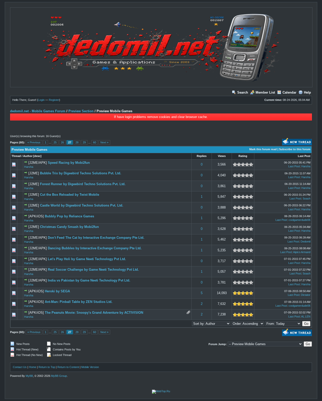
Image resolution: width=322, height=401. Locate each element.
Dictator (305, 294)
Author (27, 155)
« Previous (34, 142)
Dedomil (305, 241)
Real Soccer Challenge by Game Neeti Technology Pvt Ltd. (93, 269)
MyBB (29, 375)
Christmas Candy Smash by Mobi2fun (69, 227)
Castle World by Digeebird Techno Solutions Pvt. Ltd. (81, 205)
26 (62, 142)
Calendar (289, 92)
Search (242, 92)
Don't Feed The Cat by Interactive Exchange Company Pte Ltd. (96, 237)
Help (307, 92)
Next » (104, 142)
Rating (242, 155)
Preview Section (81, 111)
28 (76, 142)
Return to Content (68, 367)
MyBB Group (59, 375)
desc (37, 155)
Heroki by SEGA (57, 291)
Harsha (28, 166)
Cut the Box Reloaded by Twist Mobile (69, 194)
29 (84, 142)
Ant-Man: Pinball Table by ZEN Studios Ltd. (78, 302)
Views (222, 155)
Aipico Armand (301, 252)
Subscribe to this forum (294, 149)
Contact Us (20, 367)
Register (54, 99)
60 (94, 142)
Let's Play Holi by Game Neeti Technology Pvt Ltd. (87, 259)
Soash (306, 198)
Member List (265, 92)
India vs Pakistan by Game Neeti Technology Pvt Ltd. (89, 280)
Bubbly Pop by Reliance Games (69, 216)
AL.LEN (305, 316)
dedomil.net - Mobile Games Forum (37, 111)
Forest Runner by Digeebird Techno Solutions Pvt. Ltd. (83, 184)
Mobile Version (90, 367)
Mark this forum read (263, 149)
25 (55, 142)
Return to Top (46, 367)
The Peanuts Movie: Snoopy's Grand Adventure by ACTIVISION (94, 312)
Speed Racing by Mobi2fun (69, 163)
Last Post (304, 155)
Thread (16, 155)
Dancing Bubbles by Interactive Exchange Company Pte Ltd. (95, 248)
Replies (202, 155)
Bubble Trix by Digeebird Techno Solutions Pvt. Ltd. (80, 173)
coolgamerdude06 (299, 219)
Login (41, 99)
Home (32, 367)
